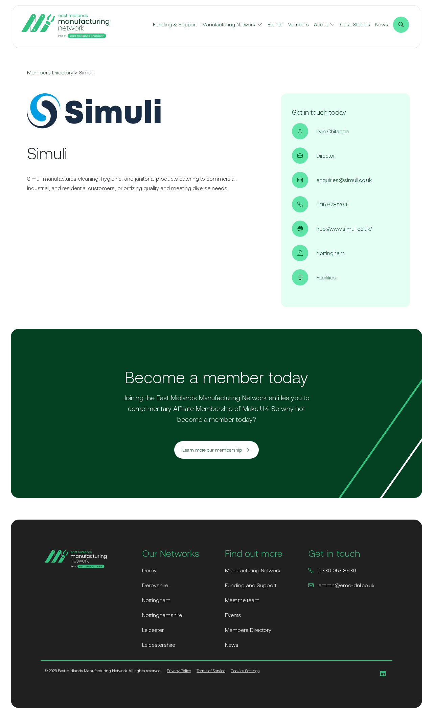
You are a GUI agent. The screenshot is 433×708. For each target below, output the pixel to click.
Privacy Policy (179, 670)
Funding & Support (175, 24)
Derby (149, 570)
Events (275, 24)
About (321, 24)
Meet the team (242, 600)
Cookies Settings (245, 670)
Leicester (153, 630)
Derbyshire (155, 585)
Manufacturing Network (228, 24)
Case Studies (355, 24)
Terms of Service (211, 670)
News (381, 24)
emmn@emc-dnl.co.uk (345, 585)
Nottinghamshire (162, 615)
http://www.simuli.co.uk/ (344, 229)
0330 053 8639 (336, 570)
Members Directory (50, 72)
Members (298, 24)
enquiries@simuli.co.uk (344, 180)
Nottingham (156, 600)
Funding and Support (250, 585)
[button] (216, 450)
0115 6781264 (331, 204)
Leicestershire (158, 645)
